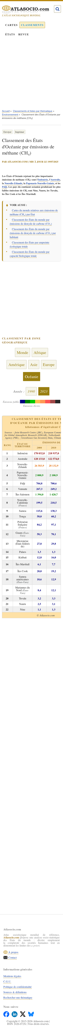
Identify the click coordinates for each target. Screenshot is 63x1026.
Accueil (6, 111)
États (10, 34)
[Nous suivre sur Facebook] (6, 1013)
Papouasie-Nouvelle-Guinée (40, 183)
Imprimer (19, 131)
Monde (22, 352)
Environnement (10, 114)
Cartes (11, 25)
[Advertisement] (31, 75)
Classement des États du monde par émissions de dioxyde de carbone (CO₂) (31, 221)
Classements (32, 25)
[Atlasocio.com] (28, 10)
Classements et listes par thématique (32, 111)
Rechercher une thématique (17, 997)
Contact (12, 957)
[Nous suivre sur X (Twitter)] (23, 1013)
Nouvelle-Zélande (13, 183)
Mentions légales (12, 976)
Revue (23, 34)
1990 (31, 391)
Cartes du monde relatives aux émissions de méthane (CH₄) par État (34, 212)
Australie (55, 179)
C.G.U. (7, 981)
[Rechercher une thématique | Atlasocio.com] (57, 9)
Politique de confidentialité (17, 986)
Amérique (16, 364)
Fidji (4, 187)
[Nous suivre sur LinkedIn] (15, 1013)
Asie (33, 364)
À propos (13, 952)
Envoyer (7, 131)
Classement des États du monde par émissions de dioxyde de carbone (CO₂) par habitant (33, 233)
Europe (49, 364)
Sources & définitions (15, 992)
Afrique (40, 352)
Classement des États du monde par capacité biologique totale (29, 254)
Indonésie (43, 179)
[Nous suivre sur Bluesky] (31, 1013)
